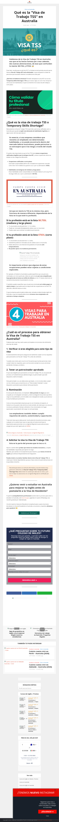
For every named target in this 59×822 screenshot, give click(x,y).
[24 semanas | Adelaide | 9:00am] (24, 705)
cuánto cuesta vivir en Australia (35, 204)
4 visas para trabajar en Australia (27, 327)
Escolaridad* (11, 566)
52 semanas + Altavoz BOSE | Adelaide (32, 730)
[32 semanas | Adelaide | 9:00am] (24, 712)
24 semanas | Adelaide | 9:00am (33, 707)
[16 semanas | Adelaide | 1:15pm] (24, 699)
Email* (10, 549)
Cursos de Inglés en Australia (33, 698)
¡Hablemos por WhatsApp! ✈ (29, 513)
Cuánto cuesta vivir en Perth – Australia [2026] (39, 652)
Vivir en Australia (29, 9)
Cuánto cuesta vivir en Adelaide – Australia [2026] (40, 666)
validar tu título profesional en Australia (35, 115)
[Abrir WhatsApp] (5, 818)
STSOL (41, 234)
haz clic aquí (25, 498)
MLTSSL (42, 220)
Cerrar (47, 816)
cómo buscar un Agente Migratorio (21, 435)
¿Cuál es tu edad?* (13, 561)
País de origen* (12, 555)
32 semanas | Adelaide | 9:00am (33, 714)
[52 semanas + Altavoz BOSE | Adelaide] (24, 727)
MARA (28, 426)
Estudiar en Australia (34, 649)
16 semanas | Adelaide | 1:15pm (33, 700)
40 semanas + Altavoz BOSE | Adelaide (32, 721)
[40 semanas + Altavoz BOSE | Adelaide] (24, 718)
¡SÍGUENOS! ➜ (47, 811)
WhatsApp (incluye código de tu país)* (18, 572)
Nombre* (10, 544)
